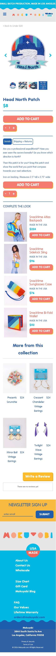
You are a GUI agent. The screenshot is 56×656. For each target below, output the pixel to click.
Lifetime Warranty (26, 612)
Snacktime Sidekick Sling (38, 250)
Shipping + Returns (23, 141)
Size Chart (22, 581)
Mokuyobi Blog (25, 591)
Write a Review (37, 476)
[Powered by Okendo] (11, 479)
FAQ (17, 602)
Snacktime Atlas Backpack (39, 218)
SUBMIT (44, 514)
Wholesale (23, 570)
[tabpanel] (28, 52)
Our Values (21, 607)
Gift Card (21, 586)
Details (7, 141)
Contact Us (23, 565)
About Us (22, 560)
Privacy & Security (28, 642)
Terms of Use (28, 645)
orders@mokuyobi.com (29, 617)
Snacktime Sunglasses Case (40, 282)
